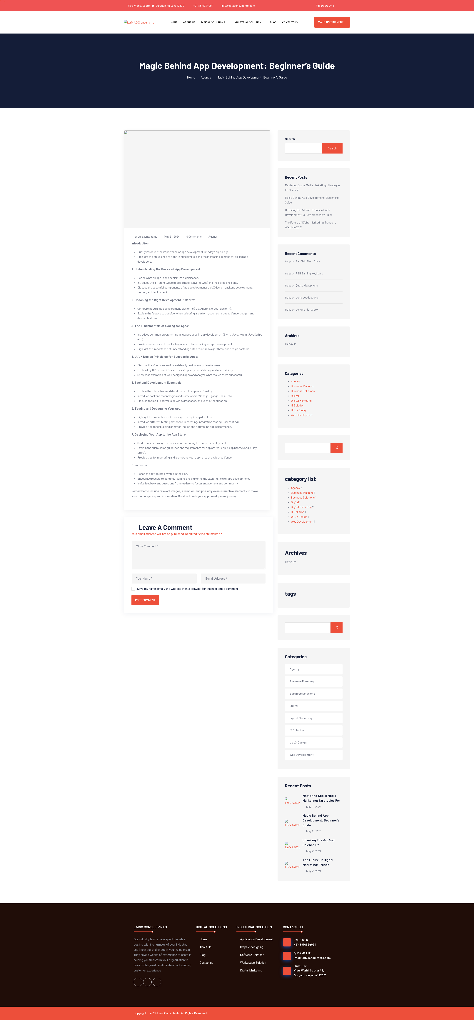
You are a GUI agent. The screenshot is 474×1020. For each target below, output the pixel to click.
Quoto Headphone (307, 285)
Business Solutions (303, 391)
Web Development (302, 415)
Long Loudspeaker (307, 297)
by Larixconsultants (146, 236)
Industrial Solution (247, 22)
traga (288, 261)
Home (174, 22)
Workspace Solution (253, 962)
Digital (295, 395)
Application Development (256, 939)
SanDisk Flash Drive (308, 261)
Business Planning (302, 386)
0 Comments (194, 236)
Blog (273, 22)
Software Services (252, 955)
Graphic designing (251, 947)
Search (290, 139)
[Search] (337, 448)
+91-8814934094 (203, 5)
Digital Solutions (213, 22)
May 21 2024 (313, 806)
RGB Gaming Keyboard (309, 273)
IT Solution (297, 405)
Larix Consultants (168, 1013)
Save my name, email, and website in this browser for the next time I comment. (187, 589)
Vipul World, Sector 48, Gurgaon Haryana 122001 (310, 973)
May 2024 (291, 343)
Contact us (290, 22)
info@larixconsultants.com (238, 5)
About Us (189, 22)
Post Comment (145, 600)
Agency (206, 77)
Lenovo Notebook (307, 309)
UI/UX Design (299, 410)
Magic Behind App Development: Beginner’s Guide (321, 820)
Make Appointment (330, 22)
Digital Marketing (301, 400)
